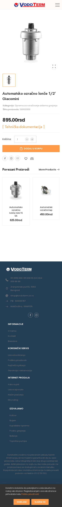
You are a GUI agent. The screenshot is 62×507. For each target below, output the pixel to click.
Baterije (13, 435)
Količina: (6, 139)
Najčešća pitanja (16, 365)
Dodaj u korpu (33, 148)
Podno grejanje (18, 430)
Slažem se (39, 501)
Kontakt (12, 336)
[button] (57, 5)
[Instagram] (11, 158)
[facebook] (30, 315)
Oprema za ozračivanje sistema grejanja (36, 105)
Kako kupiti (13, 384)
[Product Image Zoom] (54, 66)
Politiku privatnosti (30, 494)
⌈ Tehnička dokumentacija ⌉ (23, 127)
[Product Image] (31, 43)
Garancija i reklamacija (20, 370)
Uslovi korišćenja (16, 355)
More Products (47, 169)
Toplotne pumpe (18, 441)
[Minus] (27, 139)
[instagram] (36, 315)
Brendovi (12, 341)
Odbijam (22, 501)
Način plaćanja (16, 394)
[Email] (17, 158)
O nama (12, 330)
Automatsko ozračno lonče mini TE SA (16, 212)
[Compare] (32, 159)
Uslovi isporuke (16, 389)
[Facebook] (4, 158)
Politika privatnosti (17, 360)
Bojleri (13, 420)
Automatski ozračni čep (46, 209)
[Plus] (32, 139)
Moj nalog (13, 399)
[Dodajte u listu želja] (26, 158)
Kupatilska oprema (19, 425)
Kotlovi (13, 415)
